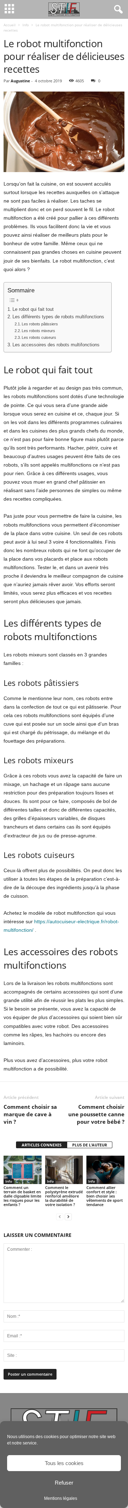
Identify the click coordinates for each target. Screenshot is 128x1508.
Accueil (10, 24)
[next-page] (68, 1216)
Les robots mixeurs (38, 331)
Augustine (20, 80)
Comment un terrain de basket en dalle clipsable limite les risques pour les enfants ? (22, 1196)
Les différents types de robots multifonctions (58, 316)
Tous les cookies (64, 1463)
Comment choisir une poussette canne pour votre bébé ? (96, 1114)
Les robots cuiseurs (39, 337)
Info (25, 24)
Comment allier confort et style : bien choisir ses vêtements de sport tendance (104, 1196)
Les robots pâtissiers (40, 324)
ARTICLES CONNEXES (42, 1144)
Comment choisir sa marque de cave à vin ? (30, 1114)
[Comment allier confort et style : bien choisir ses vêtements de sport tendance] (105, 1170)
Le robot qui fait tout (33, 309)
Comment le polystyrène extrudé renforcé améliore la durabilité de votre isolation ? (64, 1196)
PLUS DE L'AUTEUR (89, 1144)
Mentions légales (60, 1498)
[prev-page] (59, 1216)
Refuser (64, 1483)
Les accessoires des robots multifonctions (56, 344)
